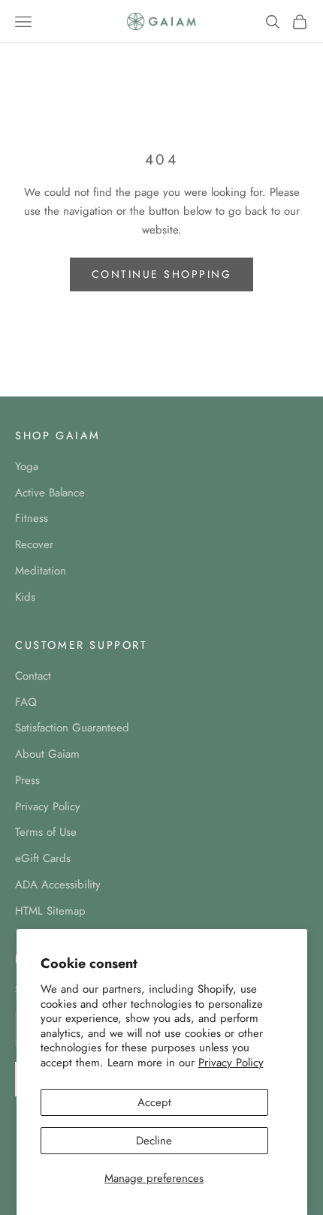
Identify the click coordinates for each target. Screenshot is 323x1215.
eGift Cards (43, 858)
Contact (33, 676)
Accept (154, 1102)
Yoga (26, 466)
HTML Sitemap (50, 911)
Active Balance (50, 492)
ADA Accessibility (58, 884)
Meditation (40, 570)
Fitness (31, 518)
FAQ (26, 702)
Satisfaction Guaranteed (72, 727)
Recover (34, 544)
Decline (154, 1140)
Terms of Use (46, 832)
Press (27, 780)
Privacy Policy (231, 1062)
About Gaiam (47, 754)
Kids (25, 597)
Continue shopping (162, 274)
